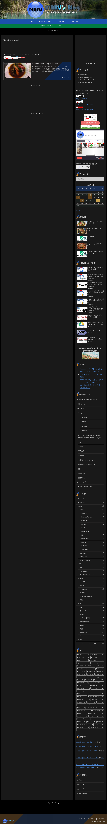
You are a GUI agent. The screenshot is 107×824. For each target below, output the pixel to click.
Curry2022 (83, 417)
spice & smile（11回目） (84, 742)
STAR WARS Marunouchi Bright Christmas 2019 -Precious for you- (89, 436)
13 (90, 197)
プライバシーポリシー (84, 486)
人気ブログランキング (83, 104)
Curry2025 (83, 431)
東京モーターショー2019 (86, 464)
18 (82, 200)
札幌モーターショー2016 (86, 460)
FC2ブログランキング (83, 110)
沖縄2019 (81, 473)
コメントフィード (83, 789)
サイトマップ (81, 482)
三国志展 (81, 451)
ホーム (80, 818)
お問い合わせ (81, 404)
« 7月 (78, 210)
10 (78, 197)
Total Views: (84, 82)
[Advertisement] (37, 47)
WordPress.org (82, 793)
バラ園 (80, 447)
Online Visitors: (85, 74)
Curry (80, 413)
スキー (80, 442)
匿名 (96, 746)
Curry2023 (83, 422)
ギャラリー (80, 408)
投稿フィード (81, 784)
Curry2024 (83, 426)
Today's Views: (85, 77)
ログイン (80, 780)
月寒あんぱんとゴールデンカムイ (87, 751)
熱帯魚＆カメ (82, 478)
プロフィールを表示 (90, 155)
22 (98, 200)
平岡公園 (81, 455)
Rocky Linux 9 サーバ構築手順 (87, 399)
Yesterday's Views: (86, 80)
